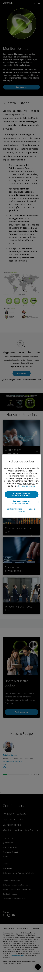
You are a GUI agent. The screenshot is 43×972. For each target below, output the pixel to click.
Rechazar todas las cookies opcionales (21, 502)
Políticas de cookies (26, 486)
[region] (21, 486)
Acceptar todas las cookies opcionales (21, 494)
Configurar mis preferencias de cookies (21, 510)
